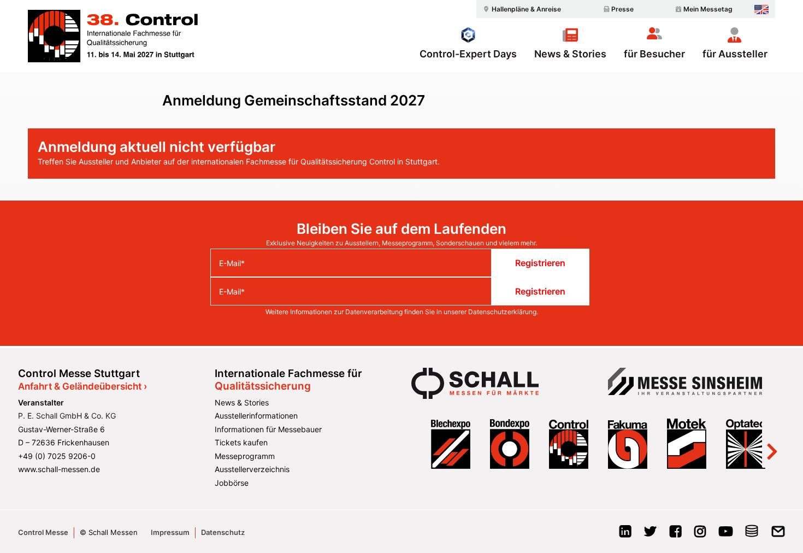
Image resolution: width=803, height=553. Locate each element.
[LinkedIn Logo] (625, 535)
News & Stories (570, 53)
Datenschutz (223, 532)
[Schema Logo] (752, 535)
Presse (622, 9)
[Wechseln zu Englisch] (761, 9)
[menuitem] (520, 9)
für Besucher (654, 53)
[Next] (772, 444)
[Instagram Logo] (700, 535)
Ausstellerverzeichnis (252, 469)
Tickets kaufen (241, 442)
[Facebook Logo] (675, 535)
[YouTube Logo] (726, 535)
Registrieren (540, 262)
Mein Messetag (708, 9)
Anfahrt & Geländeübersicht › (82, 386)
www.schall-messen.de (59, 469)
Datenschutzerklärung (502, 312)
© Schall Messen (109, 532)
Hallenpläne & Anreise (526, 9)
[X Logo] (650, 535)
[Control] (113, 36)
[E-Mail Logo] (778, 535)
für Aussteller (734, 53)
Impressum (170, 532)
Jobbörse (232, 482)
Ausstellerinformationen (256, 415)
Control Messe (43, 532)
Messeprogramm (245, 456)
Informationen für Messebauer (268, 429)
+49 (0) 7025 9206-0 (57, 456)
